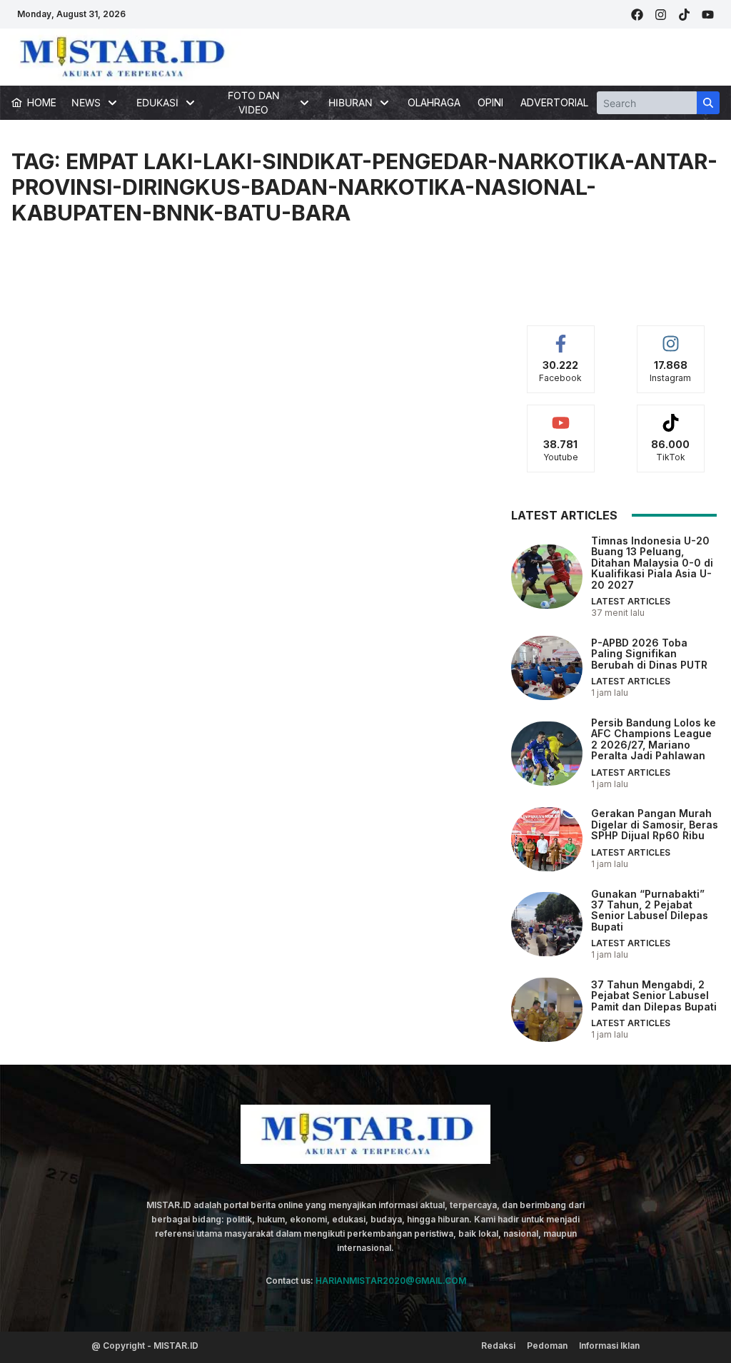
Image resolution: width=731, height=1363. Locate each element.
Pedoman (547, 1345)
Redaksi (498, 1345)
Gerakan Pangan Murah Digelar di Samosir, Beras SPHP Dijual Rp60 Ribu (654, 824)
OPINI (490, 102)
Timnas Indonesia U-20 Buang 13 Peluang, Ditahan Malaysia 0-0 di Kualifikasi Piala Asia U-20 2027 (652, 562)
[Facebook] (637, 15)
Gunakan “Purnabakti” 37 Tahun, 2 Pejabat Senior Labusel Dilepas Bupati (649, 910)
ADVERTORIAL (554, 102)
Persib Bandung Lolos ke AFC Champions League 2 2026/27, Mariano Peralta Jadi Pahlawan (653, 738)
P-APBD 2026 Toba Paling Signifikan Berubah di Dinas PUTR (649, 654)
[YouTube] (708, 15)
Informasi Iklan (609, 1345)
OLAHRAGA (434, 102)
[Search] (708, 102)
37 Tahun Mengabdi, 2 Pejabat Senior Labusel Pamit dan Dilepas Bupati (654, 995)
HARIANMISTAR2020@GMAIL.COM (391, 1280)
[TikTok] (684, 15)
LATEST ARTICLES (630, 601)
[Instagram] (661, 15)
